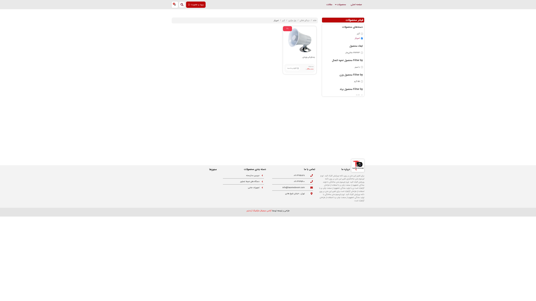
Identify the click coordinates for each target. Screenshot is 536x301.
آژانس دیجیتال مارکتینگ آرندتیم (259, 210)
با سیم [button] (357, 67)
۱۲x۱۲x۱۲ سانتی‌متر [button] (352, 52)
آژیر (283, 20)
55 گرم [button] (357, 81)
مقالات (329, 4)
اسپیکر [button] (357, 38)
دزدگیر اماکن (304, 20)
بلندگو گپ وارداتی (308, 57)
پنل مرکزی (292, 20)
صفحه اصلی (356, 4)
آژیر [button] (358, 33)
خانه (314, 20)
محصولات (341, 4)
